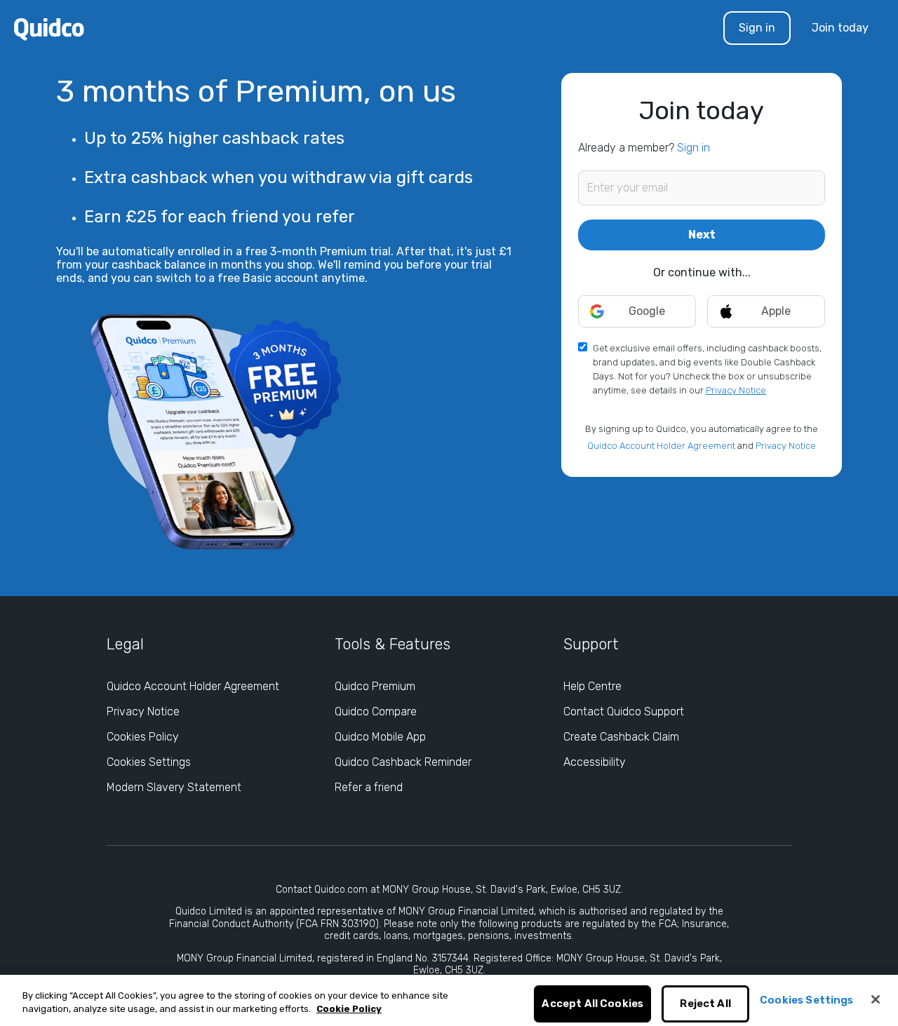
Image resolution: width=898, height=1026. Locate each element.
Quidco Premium (375, 686)
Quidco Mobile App (380, 736)
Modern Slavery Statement (174, 787)
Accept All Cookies (592, 1004)
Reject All (705, 1004)
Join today (840, 27)
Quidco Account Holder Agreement (661, 445)
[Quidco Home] (49, 28)
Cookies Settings (149, 762)
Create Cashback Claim (621, 736)
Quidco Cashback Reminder (403, 762)
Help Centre (592, 686)
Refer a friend (369, 787)
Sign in (757, 27)
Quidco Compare (376, 711)
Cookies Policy (143, 736)
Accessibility (594, 762)
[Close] (875, 999)
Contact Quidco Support (623, 711)
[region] (449, 1000)
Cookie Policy (349, 1009)
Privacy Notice (736, 390)
